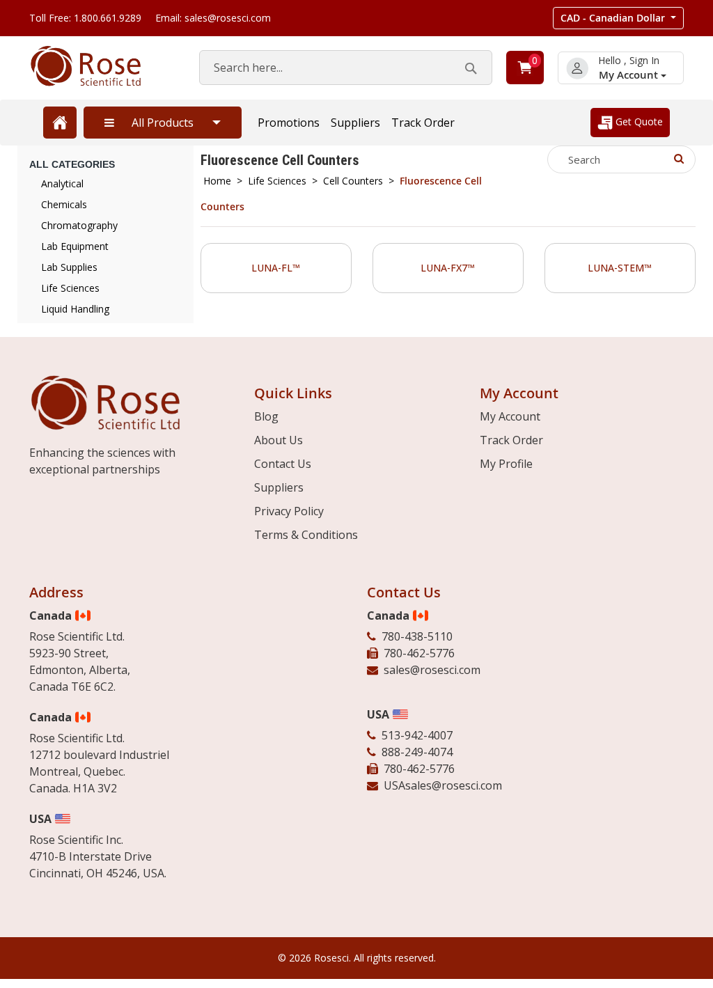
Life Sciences (277, 180)
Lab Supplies (69, 267)
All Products (163, 122)
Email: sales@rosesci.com (213, 17)
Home (217, 180)
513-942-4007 (417, 735)
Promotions (289, 122)
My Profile (506, 463)
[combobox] (345, 67)
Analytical (62, 183)
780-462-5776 (419, 653)
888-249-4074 (417, 752)
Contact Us (282, 463)
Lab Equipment (75, 246)
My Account (630, 75)
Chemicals (64, 204)
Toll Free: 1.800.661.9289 (85, 17)
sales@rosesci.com (432, 669)
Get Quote (638, 121)
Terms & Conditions (306, 534)
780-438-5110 (417, 636)
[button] (618, 18)
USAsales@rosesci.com (443, 785)
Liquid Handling (75, 308)
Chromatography (79, 225)
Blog (266, 416)
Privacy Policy (289, 511)
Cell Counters (353, 180)
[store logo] (100, 66)
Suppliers (355, 122)
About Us (278, 440)
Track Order (423, 122)
